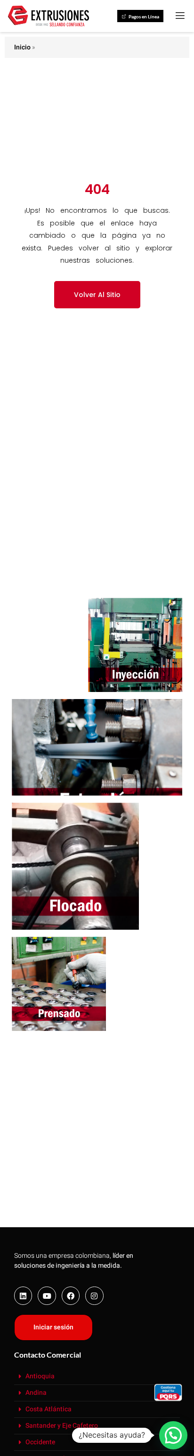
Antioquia (40, 1376)
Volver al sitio (97, 294)
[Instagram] (94, 1295)
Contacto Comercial (47, 1354)
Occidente (40, 1442)
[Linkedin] (23, 1295)
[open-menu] (179, 16)
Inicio (22, 47)
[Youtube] (47, 1295)
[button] (97, 1376)
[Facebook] (71, 1295)
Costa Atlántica (48, 1409)
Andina (36, 1393)
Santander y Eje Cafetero (61, 1426)
